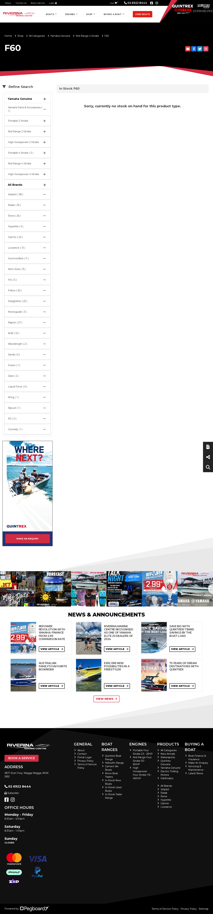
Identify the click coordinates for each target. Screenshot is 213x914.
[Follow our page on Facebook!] (151, 3)
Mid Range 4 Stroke (87, 35)
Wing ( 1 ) (13, 397)
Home (8, 35)
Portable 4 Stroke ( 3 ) (20, 152)
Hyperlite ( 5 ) (15, 226)
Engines (138, 744)
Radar (164, 792)
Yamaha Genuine (60, 35)
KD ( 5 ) (12, 418)
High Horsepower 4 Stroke (23, 174)
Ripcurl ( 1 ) (14, 407)
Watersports (168, 757)
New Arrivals (168, 753)
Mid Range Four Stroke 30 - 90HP (142, 761)
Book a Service (38, 3)
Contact (82, 753)
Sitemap (204, 908)
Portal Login (84, 757)
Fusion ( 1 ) (14, 365)
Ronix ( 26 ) (14, 215)
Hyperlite (166, 799)
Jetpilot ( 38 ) (15, 194)
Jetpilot (165, 789)
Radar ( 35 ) (14, 205)
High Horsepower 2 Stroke (23, 142)
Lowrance (166, 806)
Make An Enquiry (198, 762)
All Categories (37, 35)
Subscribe (13, 793)
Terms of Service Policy (165, 908)
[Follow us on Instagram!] (13, 800)
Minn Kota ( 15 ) (17, 269)
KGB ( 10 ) (13, 333)
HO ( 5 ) (12, 279)
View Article (50, 649)
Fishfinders (167, 778)
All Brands (15, 184)
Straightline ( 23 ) (17, 301)
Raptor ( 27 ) (15, 322)
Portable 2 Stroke (18, 120)
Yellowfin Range (114, 762)
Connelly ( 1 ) (15, 429)
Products (168, 744)
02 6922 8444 (137, 3)
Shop (89, 14)
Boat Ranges (109, 747)
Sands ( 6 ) (14, 354)
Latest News (195, 773)
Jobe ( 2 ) (13, 375)
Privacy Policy (85, 760)
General (83, 744)
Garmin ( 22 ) (15, 237)
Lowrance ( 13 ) (16, 247)
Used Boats (142, 14)
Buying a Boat (194, 747)
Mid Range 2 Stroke (19, 131)
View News (104, 698)
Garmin (165, 803)
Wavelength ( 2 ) (17, 343)
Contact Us (21, 3)
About (8, 3)
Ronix (164, 796)
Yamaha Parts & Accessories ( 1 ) (25, 109)
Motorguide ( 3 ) (17, 311)
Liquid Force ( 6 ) (17, 386)
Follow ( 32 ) (15, 290)
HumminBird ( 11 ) (18, 258)
